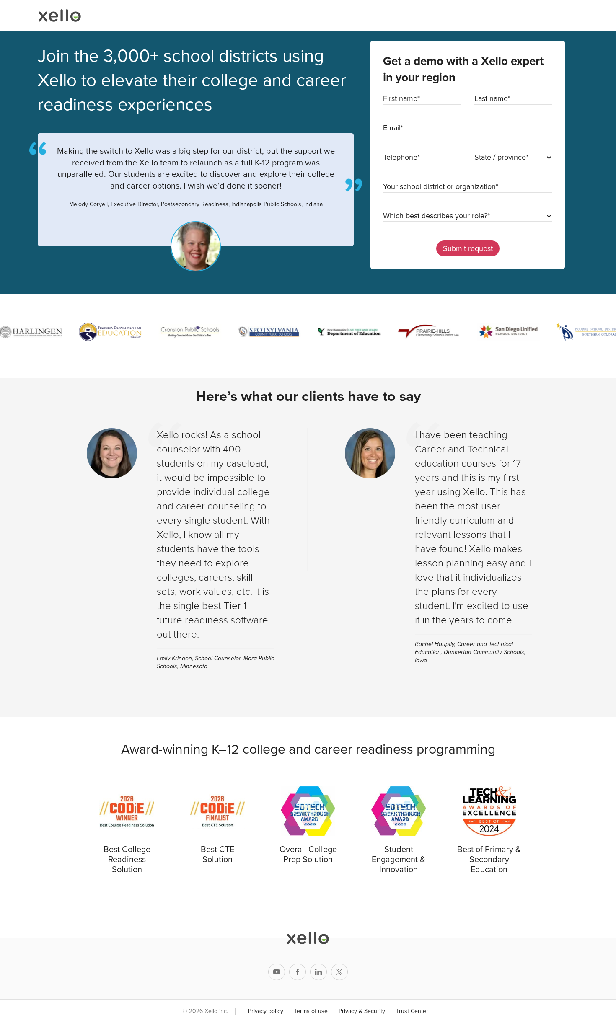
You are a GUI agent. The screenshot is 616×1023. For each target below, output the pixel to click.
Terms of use (311, 1011)
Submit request (468, 248)
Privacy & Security (362, 1011)
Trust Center (412, 1011)
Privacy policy (265, 1011)
